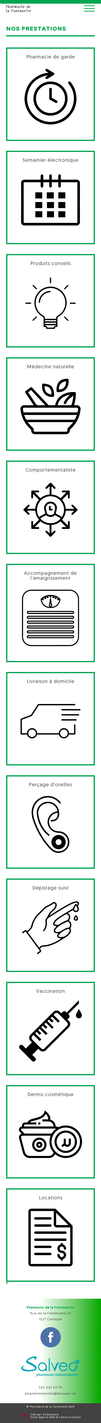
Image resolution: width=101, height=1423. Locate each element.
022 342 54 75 (50, 1387)
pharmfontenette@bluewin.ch (50, 1393)
